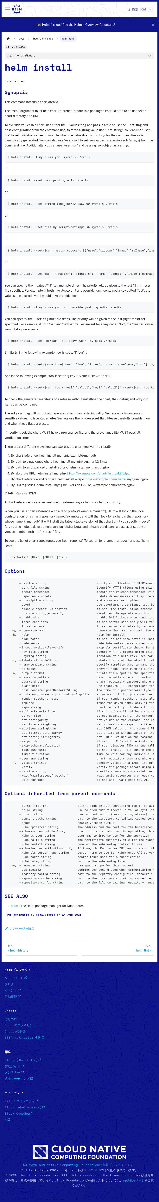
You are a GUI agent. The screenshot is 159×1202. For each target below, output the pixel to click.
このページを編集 (22, 928)
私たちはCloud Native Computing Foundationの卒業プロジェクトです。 (79, 1165)
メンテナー (12, 1072)
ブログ (9, 984)
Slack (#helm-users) (23, 1107)
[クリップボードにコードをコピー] (149, 156)
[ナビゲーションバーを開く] (7, 9)
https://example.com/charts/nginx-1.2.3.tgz (98, 473)
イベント (11, 990)
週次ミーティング (17, 1078)
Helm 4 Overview (86, 25)
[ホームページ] (8, 39)
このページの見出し (21, 56)
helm (14, 906)
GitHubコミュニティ (20, 1101)
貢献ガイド (12, 1066)
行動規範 (11, 996)
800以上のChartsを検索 (23, 1037)
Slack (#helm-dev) (21, 1060)
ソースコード (14, 978)
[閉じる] (153, 24)
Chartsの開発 (15, 1031)
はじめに (11, 1019)
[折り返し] (142, 250)
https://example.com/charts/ (105, 479)
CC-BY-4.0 (92, 1170)
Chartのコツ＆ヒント (20, 1025)
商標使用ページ (134, 1180)
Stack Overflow (17, 1113)
